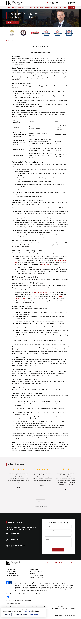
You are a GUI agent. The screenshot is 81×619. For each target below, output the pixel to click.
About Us (14, 7)
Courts (65, 7)
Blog (61, 7)
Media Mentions (48, 7)
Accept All (7, 614)
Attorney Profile (21, 7)
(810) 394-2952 (54, 2)
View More (40, 501)
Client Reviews (40, 7)
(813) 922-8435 (71, 2)
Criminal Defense (31, 7)
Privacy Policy (55, 562)
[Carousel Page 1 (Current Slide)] (37, 495)
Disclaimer (47, 562)
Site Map (61, 562)
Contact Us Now (12, 22)
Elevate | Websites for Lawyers (65, 615)
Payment (56, 7)
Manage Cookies (34, 597)
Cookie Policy (45, 264)
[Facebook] (7, 582)
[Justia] (10, 582)
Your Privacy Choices (40, 292)
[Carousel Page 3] (43, 495)
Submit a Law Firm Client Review (40, 506)
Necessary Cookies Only (20, 614)
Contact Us (71, 7)
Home (8, 7)
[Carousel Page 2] (40, 495)
